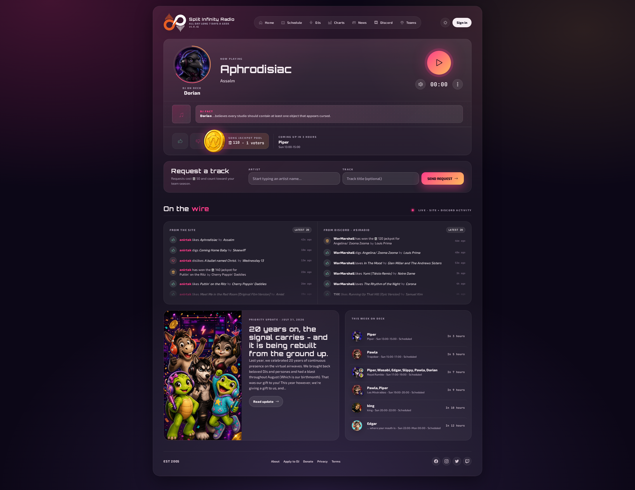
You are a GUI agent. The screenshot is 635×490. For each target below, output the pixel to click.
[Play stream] (439, 63)
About (275, 461)
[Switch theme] (445, 22)
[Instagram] (446, 461)
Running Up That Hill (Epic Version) (374, 294)
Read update (263, 402)
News (362, 23)
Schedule (294, 23)
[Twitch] (467, 461)
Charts (339, 23)
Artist (254, 169)
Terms (336, 461)
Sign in (462, 23)
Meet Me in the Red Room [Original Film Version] (235, 294)
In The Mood (373, 263)
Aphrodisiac (208, 240)
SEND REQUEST (439, 178)
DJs (318, 23)
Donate (308, 461)
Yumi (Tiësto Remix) (377, 273)
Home (269, 23)
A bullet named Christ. (220, 260)
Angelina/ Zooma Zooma (351, 243)
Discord (386, 23)
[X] (457, 461)
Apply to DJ (291, 461)
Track (348, 169)
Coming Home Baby (213, 250)
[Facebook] (436, 461)
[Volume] (420, 84)
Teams (411, 23)
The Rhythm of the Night (382, 284)
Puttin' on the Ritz (193, 274)
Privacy (322, 461)
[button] (317, 114)
